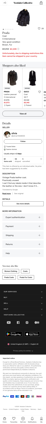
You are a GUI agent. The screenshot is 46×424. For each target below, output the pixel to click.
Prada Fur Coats (26, 277)
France (5, 409)
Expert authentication (15, 217)
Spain (39, 409)
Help (8, 253)
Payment (9, 226)
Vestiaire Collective (14, 315)
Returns (9, 244)
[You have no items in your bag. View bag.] (41, 2)
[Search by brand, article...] (4, 3)
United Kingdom (14, 409)
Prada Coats (9, 277)
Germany (33, 409)
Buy (5, 298)
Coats (25, 271)
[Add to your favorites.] (19, 91)
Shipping (10, 235)
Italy (23, 411)
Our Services (10, 292)
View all (23, 113)
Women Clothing (10, 271)
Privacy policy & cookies (22, 351)
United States (25, 409)
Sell (6, 303)
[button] (41, 2)
